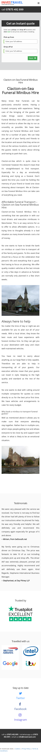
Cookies (17, 749)
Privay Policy (26, 749)
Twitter (20, 698)
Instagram (20, 719)
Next (31, 58)
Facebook (20, 709)
